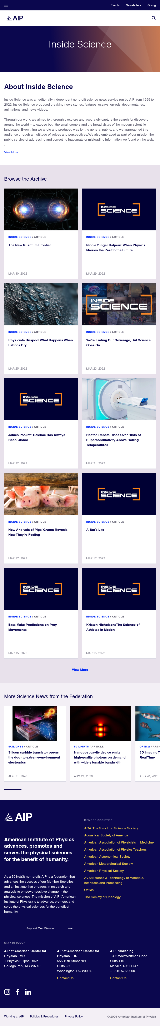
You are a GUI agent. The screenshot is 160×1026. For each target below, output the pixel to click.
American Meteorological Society (108, 864)
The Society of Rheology (102, 897)
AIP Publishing (122, 951)
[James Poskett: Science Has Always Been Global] (41, 399)
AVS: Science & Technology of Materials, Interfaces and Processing (114, 880)
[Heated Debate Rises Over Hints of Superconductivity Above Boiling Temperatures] (119, 399)
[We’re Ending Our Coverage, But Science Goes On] (119, 304)
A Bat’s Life (95, 530)
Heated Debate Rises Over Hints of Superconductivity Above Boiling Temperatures (113, 440)
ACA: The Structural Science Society (111, 828)
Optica (145, 746)
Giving (152, 5)
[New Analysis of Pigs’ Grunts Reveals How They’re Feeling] (41, 494)
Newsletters (133, 5)
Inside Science (19, 237)
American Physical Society (104, 871)
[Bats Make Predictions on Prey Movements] (41, 589)
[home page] (16, 18)
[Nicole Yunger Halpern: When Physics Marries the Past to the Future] (119, 209)
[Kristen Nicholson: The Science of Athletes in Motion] (119, 589)
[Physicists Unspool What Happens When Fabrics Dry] (41, 304)
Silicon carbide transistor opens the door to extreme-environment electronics (34, 757)
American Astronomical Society (107, 857)
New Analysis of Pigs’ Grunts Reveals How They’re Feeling (38, 532)
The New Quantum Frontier (29, 245)
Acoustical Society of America (106, 835)
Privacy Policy (74, 1016)
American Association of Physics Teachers (115, 849)
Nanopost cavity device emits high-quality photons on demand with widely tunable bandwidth (100, 757)
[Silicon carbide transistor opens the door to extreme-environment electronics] (35, 723)
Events (115, 5)
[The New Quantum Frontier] (41, 209)
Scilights (15, 746)
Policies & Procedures (44, 1016)
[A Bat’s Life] (119, 494)
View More (11, 152)
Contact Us (65, 978)
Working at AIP (14, 1016)
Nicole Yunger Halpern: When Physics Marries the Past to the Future (115, 247)
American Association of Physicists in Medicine (119, 842)
